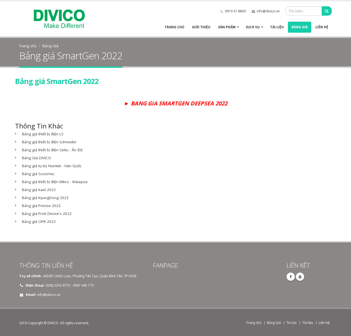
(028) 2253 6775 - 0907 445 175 (70, 285)
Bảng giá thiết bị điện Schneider (49, 141)
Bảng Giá (299, 27)
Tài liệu (277, 27)
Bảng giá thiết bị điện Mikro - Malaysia (54, 181)
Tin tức (291, 322)
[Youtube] (300, 277)
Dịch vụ (253, 27)
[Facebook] (291, 277)
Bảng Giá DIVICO (36, 157)
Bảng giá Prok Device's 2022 (47, 213)
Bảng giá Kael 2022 (39, 189)
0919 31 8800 (235, 11)
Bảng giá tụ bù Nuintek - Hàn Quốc (51, 165)
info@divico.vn (268, 11)
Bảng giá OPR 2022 (39, 221)
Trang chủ (174, 27)
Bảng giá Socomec (38, 173)
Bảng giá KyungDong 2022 (45, 197)
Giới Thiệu (201, 27)
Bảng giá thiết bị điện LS (43, 133)
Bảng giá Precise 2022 (41, 205)
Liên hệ (321, 27)
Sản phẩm (227, 27)
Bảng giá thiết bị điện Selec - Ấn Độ (52, 149)
